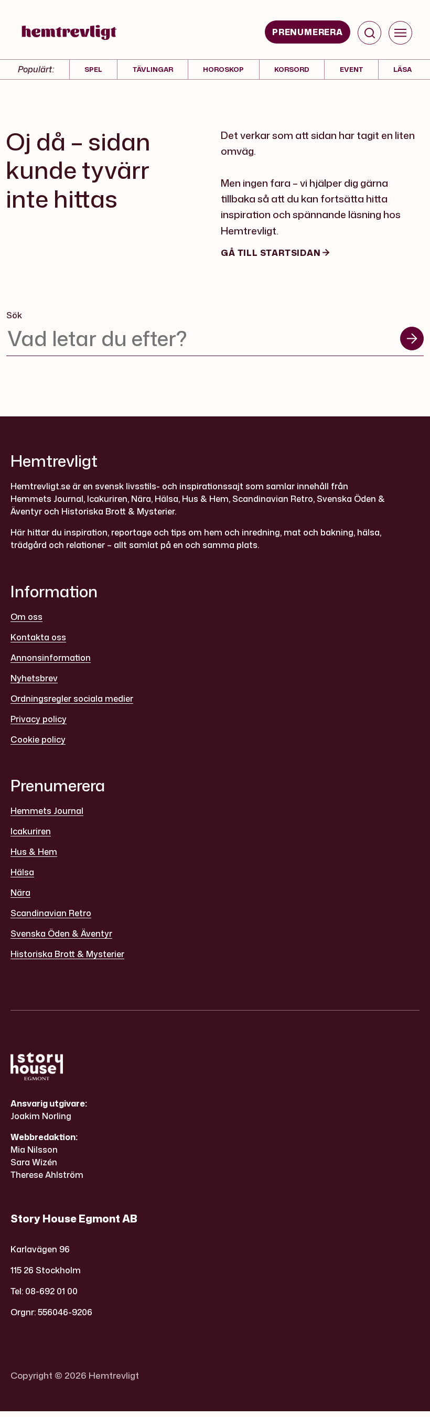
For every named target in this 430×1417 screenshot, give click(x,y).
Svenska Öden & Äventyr (61, 933)
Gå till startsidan (271, 253)
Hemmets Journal (46, 811)
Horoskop (223, 69)
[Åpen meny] (400, 33)
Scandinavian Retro (50, 913)
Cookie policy (38, 739)
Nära (20, 892)
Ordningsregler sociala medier (71, 698)
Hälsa (22, 872)
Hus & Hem (33, 851)
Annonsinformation (50, 657)
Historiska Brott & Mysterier (67, 954)
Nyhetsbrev (34, 678)
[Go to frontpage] (69, 33)
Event (351, 69)
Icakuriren (30, 831)
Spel (93, 69)
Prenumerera (307, 32)
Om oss (26, 616)
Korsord (291, 69)
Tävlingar (153, 69)
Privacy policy (38, 719)
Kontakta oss (38, 637)
